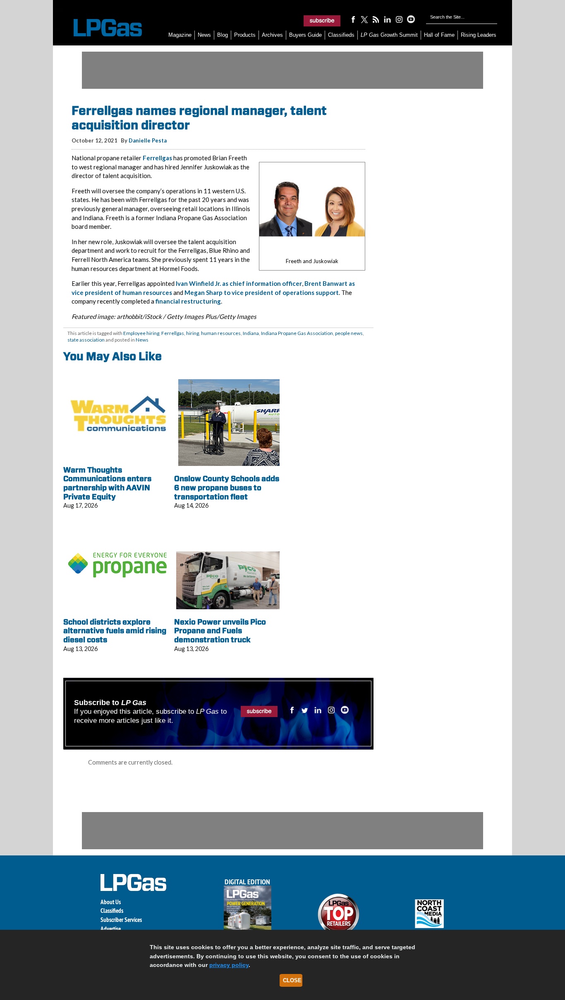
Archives (272, 35)
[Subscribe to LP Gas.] (322, 20)
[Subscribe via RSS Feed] (376, 19)
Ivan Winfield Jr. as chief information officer (239, 283)
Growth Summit (389, 35)
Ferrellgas (157, 158)
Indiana (251, 333)
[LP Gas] (100, 27)
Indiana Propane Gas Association (297, 333)
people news (349, 333)
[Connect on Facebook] (353, 19)
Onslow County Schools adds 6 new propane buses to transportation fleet (226, 487)
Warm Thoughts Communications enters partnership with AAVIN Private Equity (107, 483)
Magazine (180, 35)
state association (86, 340)
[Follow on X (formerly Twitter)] (364, 19)
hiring (192, 333)
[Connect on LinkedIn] (387, 19)
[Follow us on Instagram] (399, 19)
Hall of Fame (439, 35)
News (204, 35)
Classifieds (341, 35)
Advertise (111, 929)
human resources (221, 333)
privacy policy (229, 965)
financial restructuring (188, 301)
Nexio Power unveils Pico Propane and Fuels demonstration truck (220, 631)
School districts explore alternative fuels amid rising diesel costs (114, 631)
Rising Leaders (478, 35)
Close (292, 980)
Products (245, 35)
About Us (111, 902)
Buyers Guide (305, 35)
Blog (222, 35)
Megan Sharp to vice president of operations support (261, 292)
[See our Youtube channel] (411, 19)
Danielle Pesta (148, 140)
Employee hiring (141, 333)
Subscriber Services (121, 920)
